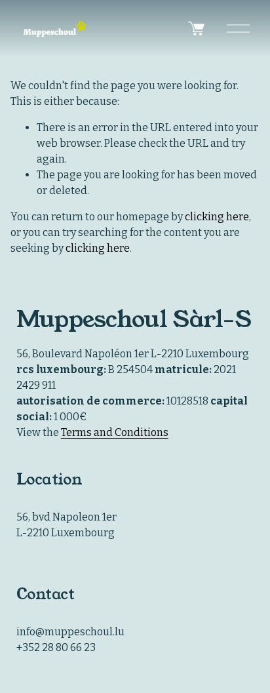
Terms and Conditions (114, 432)
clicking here (217, 216)
